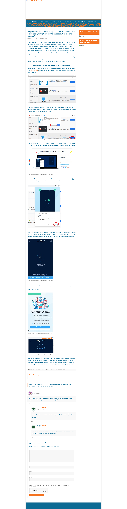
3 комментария (43, 38)
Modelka (30, 38)
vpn (48, 369)
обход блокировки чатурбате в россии (57, 369)
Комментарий (32, 449)
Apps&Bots (68, 21)
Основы (53, 21)
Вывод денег (44, 21)
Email (31, 471)
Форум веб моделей (79, 21)
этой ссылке (34, 70)
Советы (60, 21)
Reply (29, 403)
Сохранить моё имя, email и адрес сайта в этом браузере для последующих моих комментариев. (49, 486)
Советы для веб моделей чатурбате (37, 369)
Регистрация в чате (32, 21)
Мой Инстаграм (92, 21)
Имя (30, 464)
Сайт (30, 477)
